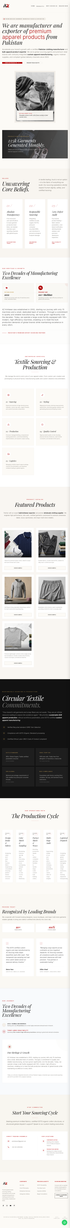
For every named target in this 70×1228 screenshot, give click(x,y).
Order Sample (18, 568)
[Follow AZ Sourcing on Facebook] (3, 1205)
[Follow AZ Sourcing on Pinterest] (14, 1205)
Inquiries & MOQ (41, 1191)
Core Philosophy (24, 1188)
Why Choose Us (51, 6)
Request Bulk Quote (33, 62)
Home (33, 6)
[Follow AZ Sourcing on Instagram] (7, 1205)
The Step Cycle (41, 1188)
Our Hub (22, 1185)
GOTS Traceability (42, 1185)
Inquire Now (63, 6)
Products (40, 6)
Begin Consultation (42, 1194)
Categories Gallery (25, 1194)
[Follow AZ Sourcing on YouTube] (10, 1205)
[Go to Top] (65, 1224)
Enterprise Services (25, 1191)
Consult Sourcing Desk (61, 1195)
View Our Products (11, 62)
